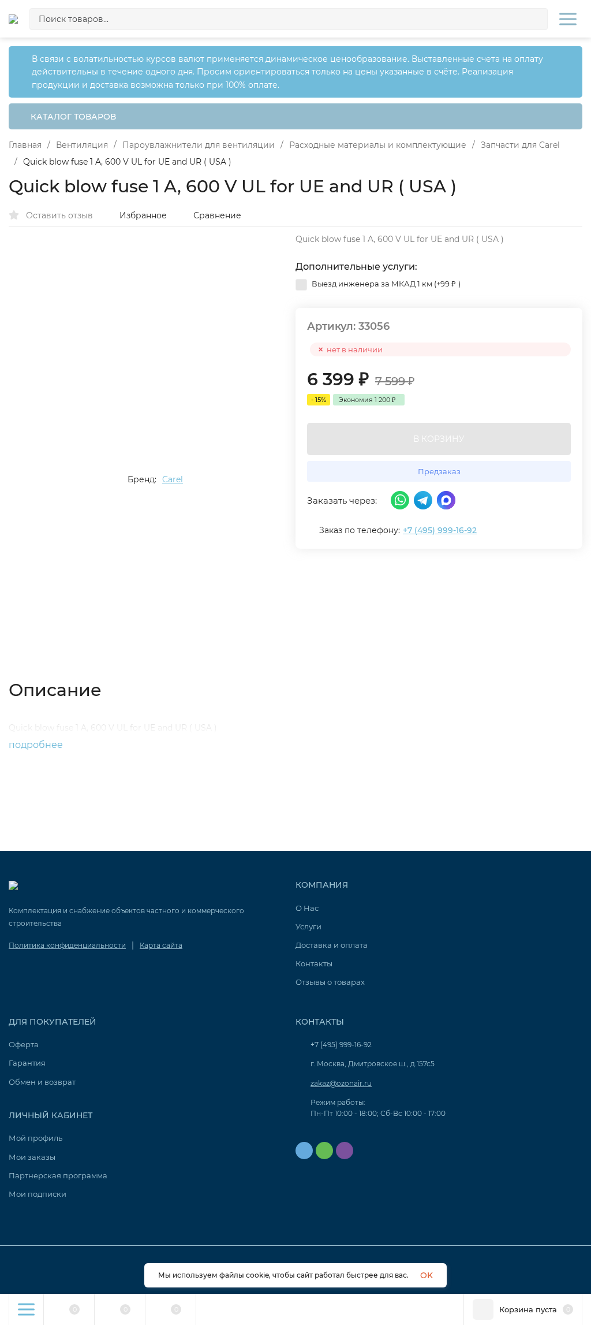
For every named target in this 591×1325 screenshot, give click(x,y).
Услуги (308, 926)
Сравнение (217, 215)
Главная (25, 145)
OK (426, 1275)
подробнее (37, 744)
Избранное (143, 215)
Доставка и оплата (332, 945)
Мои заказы (32, 1157)
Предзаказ (439, 471)
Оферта (24, 1044)
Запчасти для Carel (520, 145)
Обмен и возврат (42, 1081)
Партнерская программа (58, 1175)
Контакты (314, 963)
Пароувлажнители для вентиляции (198, 145)
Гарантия (27, 1062)
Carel (172, 479)
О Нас (307, 908)
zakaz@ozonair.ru (341, 1083)
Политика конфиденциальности (67, 945)
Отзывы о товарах (330, 982)
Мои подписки (37, 1194)
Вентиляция (82, 145)
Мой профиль (35, 1137)
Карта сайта (161, 945)
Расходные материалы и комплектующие (377, 145)
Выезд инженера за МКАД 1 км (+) (385, 283)
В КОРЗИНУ (439, 439)
